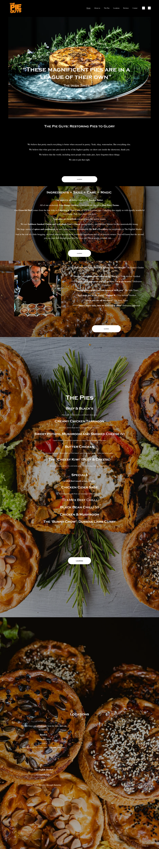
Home (88, 8)
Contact (134, 8)
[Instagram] (149, 8)
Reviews (126, 8)
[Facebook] (143, 8)
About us (97, 8)
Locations (116, 8)
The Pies (106, 8)
